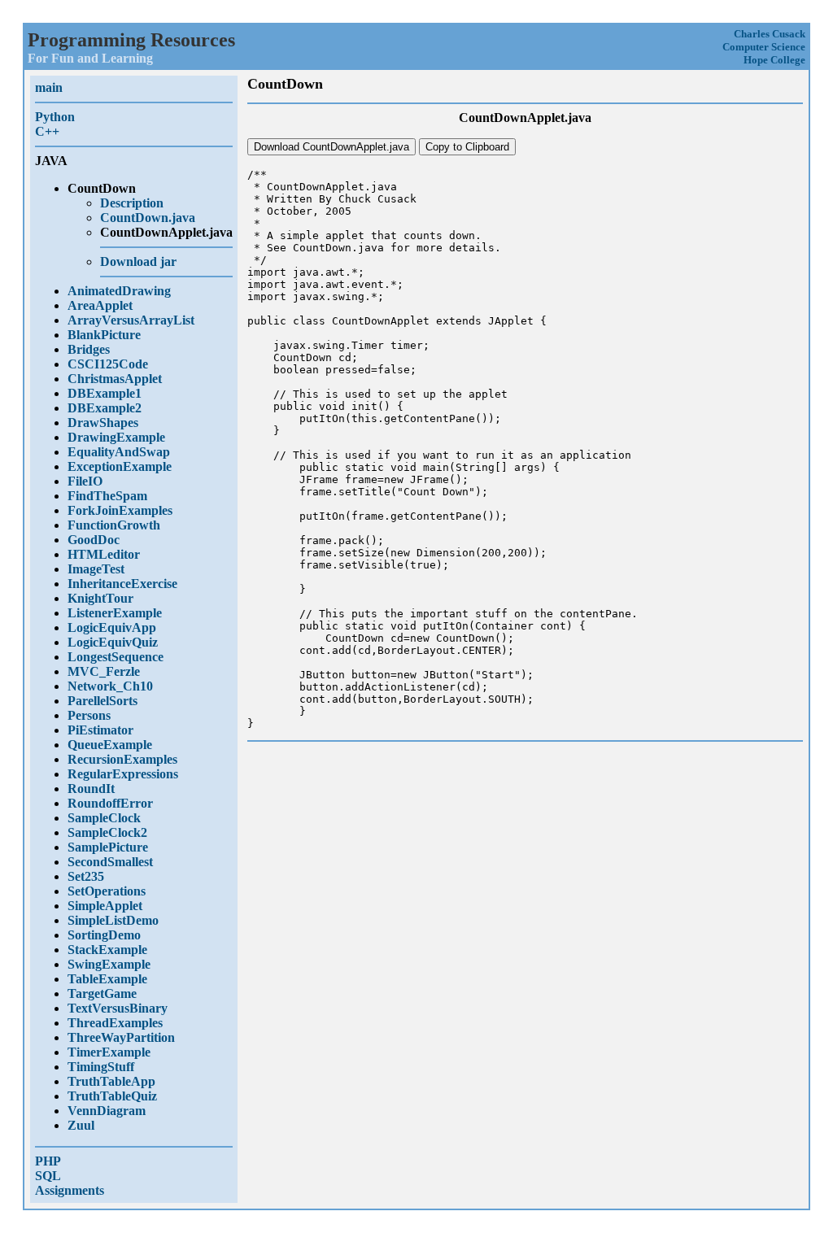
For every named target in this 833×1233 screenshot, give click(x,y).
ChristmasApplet (115, 379)
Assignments (69, 1190)
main (49, 87)
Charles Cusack (769, 34)
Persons (89, 715)
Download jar (138, 261)
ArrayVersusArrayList (131, 320)
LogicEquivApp (112, 627)
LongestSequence (116, 657)
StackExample (107, 949)
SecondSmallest (110, 862)
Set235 (86, 876)
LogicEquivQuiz (113, 642)
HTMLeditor (104, 554)
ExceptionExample (120, 466)
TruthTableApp (111, 1081)
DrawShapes (103, 422)
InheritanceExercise (122, 583)
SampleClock (104, 818)
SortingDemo (104, 935)
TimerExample (109, 1052)
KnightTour (100, 598)
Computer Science (763, 47)
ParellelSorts (102, 701)
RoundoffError (110, 803)
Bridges (89, 349)
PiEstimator (100, 730)
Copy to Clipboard (467, 147)
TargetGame (102, 993)
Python (55, 117)
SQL (48, 1176)
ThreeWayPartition (121, 1037)
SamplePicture (108, 847)
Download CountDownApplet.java (331, 147)
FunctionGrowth (114, 525)
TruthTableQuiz (112, 1096)
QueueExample (110, 745)
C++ (47, 131)
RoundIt (91, 788)
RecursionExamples (122, 759)
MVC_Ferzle (104, 671)
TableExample (107, 979)
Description (132, 203)
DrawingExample (116, 437)
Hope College (774, 60)
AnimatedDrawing (119, 291)
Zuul (81, 1125)
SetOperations (107, 891)
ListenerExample (115, 613)
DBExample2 (105, 408)
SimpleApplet (105, 906)
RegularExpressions (123, 774)
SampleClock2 (107, 832)
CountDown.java (147, 217)
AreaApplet (100, 305)
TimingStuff (101, 1067)
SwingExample (109, 964)
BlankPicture (104, 335)
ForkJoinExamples (120, 510)
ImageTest (96, 569)
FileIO (85, 481)
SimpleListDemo (113, 920)
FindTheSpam (107, 496)
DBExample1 (105, 393)
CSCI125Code (108, 364)
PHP (48, 1161)
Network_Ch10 (110, 686)
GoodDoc (94, 540)
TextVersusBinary (118, 1008)
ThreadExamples (115, 1023)
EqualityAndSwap (119, 452)
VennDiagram (107, 1111)
